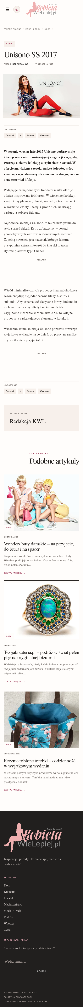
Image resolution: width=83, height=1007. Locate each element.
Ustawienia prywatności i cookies (26, 1002)
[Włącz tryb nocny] (16, 9)
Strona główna (12, 29)
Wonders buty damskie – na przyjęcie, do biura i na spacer (39, 546)
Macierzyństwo (13, 904)
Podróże (9, 917)
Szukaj (41, 971)
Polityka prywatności (18, 997)
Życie (7, 930)
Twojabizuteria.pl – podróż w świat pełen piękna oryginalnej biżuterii (41, 654)
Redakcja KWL (21, 64)
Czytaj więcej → (15, 573)
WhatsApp (44, 135)
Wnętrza (9, 923)
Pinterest (30, 135)
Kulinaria (9, 892)
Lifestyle (9, 898)
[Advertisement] (41, 271)
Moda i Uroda (32, 29)
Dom (7, 885)
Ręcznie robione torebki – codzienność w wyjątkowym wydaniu (39, 763)
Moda (47, 29)
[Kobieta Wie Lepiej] (41, 9)
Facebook (10, 135)
